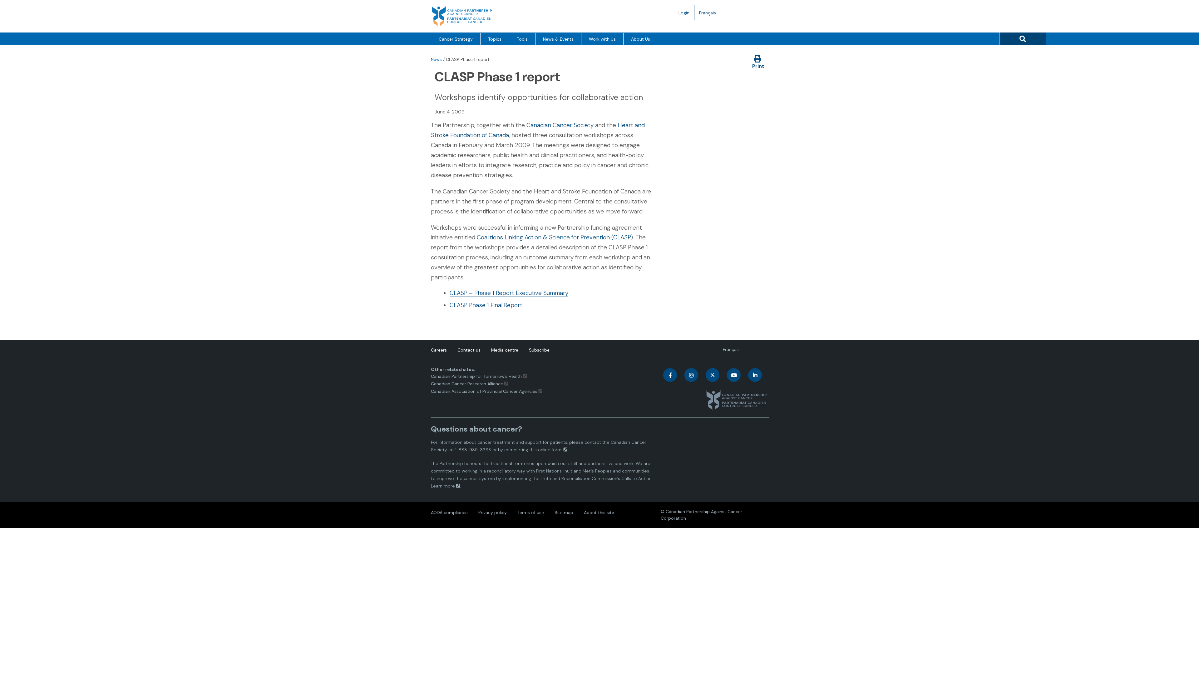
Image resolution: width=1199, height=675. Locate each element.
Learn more (443, 486)
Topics (494, 39)
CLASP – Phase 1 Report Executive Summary (509, 293)
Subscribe (539, 350)
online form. (550, 449)
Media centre (504, 350)
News (436, 59)
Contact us (469, 350)
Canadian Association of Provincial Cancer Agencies (484, 391)
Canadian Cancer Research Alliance (467, 384)
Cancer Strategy (456, 39)
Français (710, 15)
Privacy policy (492, 512)
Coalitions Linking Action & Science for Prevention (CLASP (554, 237)
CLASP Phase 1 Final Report (486, 305)
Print (758, 66)
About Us (640, 39)
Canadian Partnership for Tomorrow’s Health (477, 376)
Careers (439, 350)
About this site (599, 512)
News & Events (558, 39)
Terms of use (530, 512)
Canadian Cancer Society (560, 125)
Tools (522, 39)
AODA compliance (449, 512)
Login (683, 13)
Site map (564, 512)
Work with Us (602, 39)
